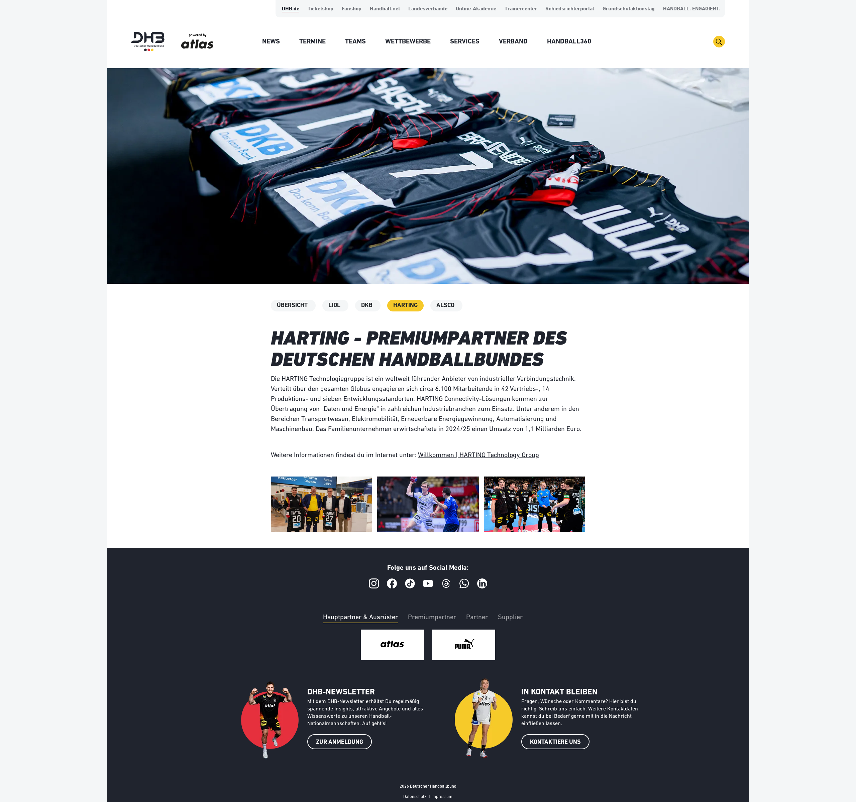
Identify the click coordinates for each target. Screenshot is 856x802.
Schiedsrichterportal (569, 9)
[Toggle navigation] (719, 41)
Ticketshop (320, 9)
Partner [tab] (477, 617)
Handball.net (385, 9)
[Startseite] (148, 41)
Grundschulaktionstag (629, 9)
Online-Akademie (476, 9)
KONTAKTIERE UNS (555, 743)
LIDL (334, 306)
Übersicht (292, 306)
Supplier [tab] (510, 617)
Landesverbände (427, 9)
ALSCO (445, 306)
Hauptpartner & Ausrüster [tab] (360, 617)
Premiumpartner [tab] (432, 617)
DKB (366, 306)
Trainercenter (521, 9)
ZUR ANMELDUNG (339, 743)
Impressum (441, 797)
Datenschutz (414, 797)
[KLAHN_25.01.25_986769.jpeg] (427, 504)
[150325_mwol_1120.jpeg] (534, 504)
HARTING (405, 306)
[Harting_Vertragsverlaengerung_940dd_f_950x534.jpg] (321, 504)
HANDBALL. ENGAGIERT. (691, 9)
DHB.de (290, 9)
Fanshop (351, 9)
